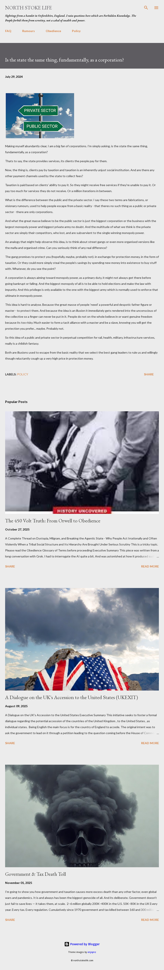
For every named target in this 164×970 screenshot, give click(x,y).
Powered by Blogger (84, 944)
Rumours (28, 31)
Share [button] (149, 374)
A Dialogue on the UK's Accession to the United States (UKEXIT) (71, 697)
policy (22, 374)
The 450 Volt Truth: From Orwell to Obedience (52, 520)
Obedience (53, 31)
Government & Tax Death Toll (35, 874)
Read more (150, 566)
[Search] (146, 7)
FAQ (8, 31)
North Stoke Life (28, 7)
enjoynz (92, 952)
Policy (76, 31)
